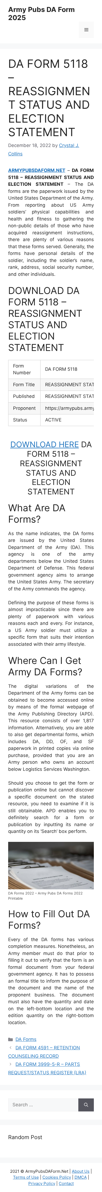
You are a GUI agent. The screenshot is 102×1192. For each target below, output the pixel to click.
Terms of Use (26, 1177)
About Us (80, 1171)
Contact (66, 1183)
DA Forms (26, 1039)
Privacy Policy (41, 1183)
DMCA (81, 1177)
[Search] (86, 1104)
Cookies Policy (56, 1177)
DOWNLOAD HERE (44, 444)
